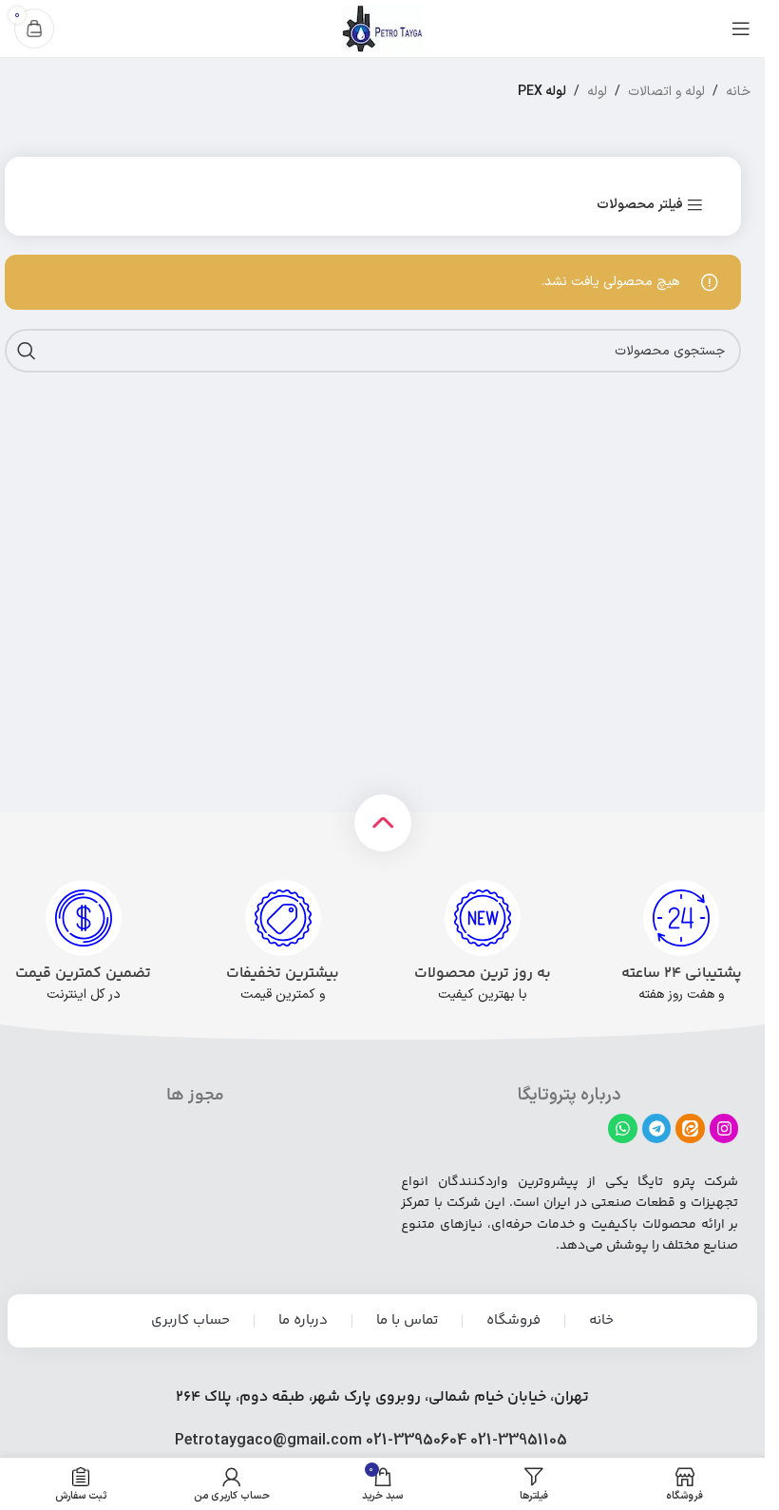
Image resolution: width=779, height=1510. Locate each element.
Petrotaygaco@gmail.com (268, 1440)
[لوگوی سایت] (382, 28)
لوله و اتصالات (666, 92)
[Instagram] (724, 1128)
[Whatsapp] (622, 1128)
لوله (597, 92)
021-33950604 (416, 1440)
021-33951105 (518, 1440)
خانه (738, 92)
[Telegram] (657, 1128)
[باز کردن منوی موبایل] (741, 29)
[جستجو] (26, 351)
